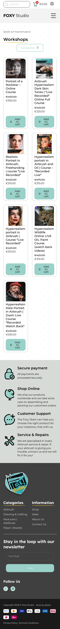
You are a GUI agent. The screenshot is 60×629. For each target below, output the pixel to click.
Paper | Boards (12, 527)
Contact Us (39, 524)
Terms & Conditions (29, 623)
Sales (35, 514)
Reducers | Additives (10, 521)
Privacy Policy (10, 623)
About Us (38, 519)
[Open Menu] (53, 15)
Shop (35, 509)
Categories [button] (28, 47)
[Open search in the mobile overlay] (16, 4)
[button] (16, 122)
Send (30, 568)
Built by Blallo (43, 605)
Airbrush (8, 509)
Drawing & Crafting (15, 514)
